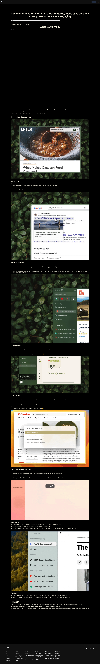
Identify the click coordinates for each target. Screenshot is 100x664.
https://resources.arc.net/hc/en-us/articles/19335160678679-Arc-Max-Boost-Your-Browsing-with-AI (35, 20)
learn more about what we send (75, 604)
